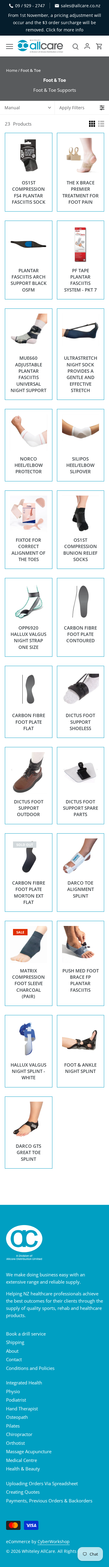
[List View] (101, 124)
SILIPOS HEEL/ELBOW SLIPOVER (80, 465)
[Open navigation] (9, 46)
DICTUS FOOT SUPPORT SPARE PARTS (80, 808)
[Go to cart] (99, 46)
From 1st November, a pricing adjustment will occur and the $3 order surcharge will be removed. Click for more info (54, 22)
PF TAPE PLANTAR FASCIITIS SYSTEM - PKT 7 (80, 280)
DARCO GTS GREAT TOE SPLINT (28, 1152)
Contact (14, 1359)
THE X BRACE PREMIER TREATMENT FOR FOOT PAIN (80, 192)
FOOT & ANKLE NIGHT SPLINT (80, 1068)
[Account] (87, 46)
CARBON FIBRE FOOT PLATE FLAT (28, 721)
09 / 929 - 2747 (30, 5)
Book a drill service (26, 1334)
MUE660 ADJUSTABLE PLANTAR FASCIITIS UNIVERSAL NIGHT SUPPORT (28, 374)
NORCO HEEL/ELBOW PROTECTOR (29, 465)
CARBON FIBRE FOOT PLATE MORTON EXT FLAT (28, 892)
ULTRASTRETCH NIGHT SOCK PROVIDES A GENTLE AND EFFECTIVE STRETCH (80, 374)
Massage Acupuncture (28, 1451)
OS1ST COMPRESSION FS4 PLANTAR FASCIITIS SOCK (28, 192)
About (12, 1351)
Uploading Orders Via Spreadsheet (42, 1483)
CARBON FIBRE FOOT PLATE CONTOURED (80, 634)
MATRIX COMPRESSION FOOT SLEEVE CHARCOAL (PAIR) (28, 983)
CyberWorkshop (54, 1541)
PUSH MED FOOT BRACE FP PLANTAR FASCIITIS (80, 980)
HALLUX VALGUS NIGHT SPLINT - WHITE (28, 1071)
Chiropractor (19, 1434)
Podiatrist (16, 1400)
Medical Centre (21, 1460)
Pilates (13, 1426)
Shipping (15, 1342)
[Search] (75, 46)
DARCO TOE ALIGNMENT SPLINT (80, 889)
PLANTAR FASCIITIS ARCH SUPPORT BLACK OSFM (29, 280)
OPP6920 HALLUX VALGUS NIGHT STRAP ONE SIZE (28, 637)
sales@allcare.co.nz (81, 5)
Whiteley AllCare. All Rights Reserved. (60, 1551)
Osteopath (17, 1417)
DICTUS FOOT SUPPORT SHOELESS (80, 721)
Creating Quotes (23, 1492)
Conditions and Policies (30, 1368)
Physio (13, 1391)
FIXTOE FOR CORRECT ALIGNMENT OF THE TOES (28, 549)
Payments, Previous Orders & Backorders (49, 1501)
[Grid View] (92, 124)
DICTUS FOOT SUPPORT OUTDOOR (28, 808)
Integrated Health (24, 1383)
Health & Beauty (23, 1469)
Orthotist (15, 1443)
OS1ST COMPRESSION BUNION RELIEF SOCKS (80, 549)
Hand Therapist (22, 1409)
